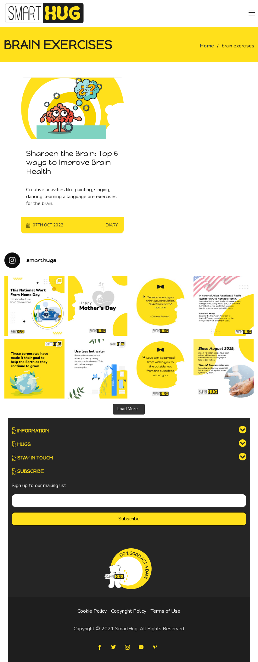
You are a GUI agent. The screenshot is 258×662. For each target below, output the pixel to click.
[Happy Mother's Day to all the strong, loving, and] (97, 305)
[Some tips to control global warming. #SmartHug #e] (97, 369)
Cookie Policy (92, 611)
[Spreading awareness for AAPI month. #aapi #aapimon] (223, 305)
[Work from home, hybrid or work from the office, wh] (34, 305)
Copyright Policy (128, 611)
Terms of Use (165, 611)
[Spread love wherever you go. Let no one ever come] (160, 369)
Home (207, 45)
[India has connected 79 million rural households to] (223, 369)
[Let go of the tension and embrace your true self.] (160, 305)
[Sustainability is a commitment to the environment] (34, 369)
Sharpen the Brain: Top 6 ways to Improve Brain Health (72, 162)
